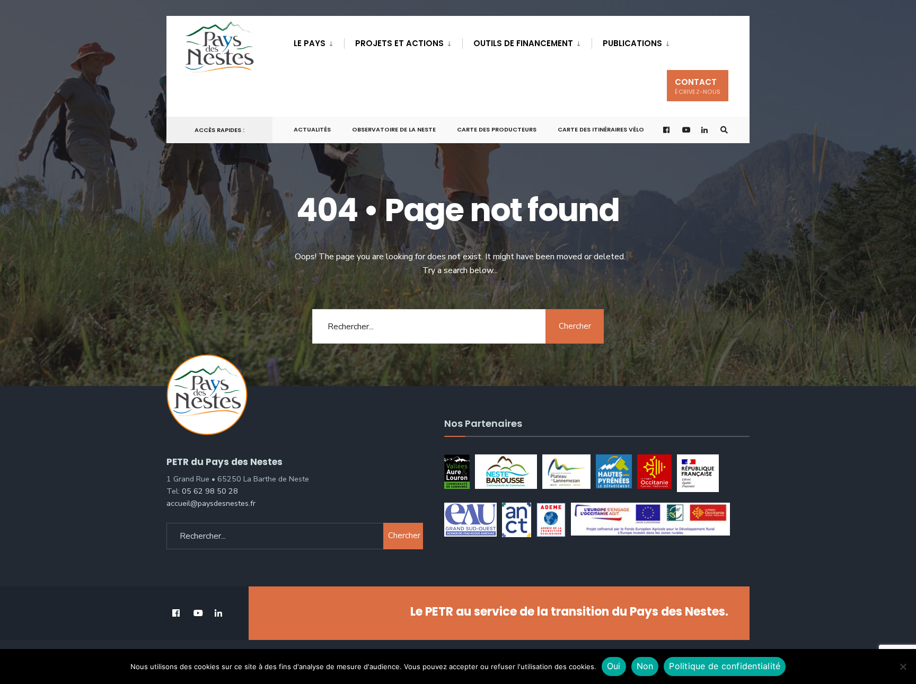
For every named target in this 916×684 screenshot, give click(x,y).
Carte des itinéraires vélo (601, 129)
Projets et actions (399, 43)
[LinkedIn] (705, 130)
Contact (697, 86)
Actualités (312, 129)
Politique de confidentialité (724, 666)
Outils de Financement (523, 43)
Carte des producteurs (496, 129)
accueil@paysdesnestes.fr (211, 503)
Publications (632, 43)
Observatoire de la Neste (394, 129)
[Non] (902, 666)
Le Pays (309, 43)
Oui (614, 666)
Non (645, 666)
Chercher (575, 326)
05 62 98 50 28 (210, 491)
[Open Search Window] (724, 130)
